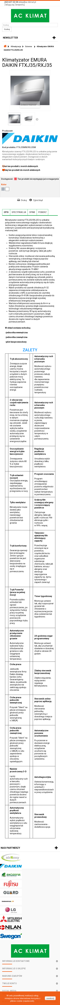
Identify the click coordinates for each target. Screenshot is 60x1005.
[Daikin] (30, 866)
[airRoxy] (30, 857)
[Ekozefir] (30, 875)
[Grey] (3, 189)
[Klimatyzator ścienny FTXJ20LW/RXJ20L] (14, 118)
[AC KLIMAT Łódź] (30, 951)
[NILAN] (30, 927)
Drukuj (24, 200)
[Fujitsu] (30, 883)
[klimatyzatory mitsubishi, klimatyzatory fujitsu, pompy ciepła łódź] (30, 15)
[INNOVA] (30, 901)
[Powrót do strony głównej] (5, 46)
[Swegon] (30, 936)
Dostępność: (7, 179)
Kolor (4, 184)
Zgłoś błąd (38, 200)
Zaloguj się (9, 5)
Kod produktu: (9, 147)
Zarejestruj (20, 5)
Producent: (7, 131)
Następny (37, 119)
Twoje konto (9, 983)
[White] (7, 189)
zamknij (50, 998)
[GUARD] (30, 892)
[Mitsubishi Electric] (30, 918)
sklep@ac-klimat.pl (27, 2)
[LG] (30, 910)
